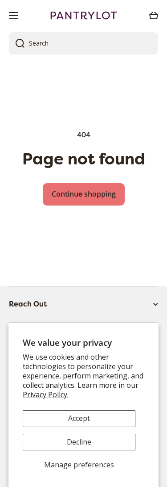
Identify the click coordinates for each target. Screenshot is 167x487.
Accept (79, 418)
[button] (153, 15)
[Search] (16, 43)
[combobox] (83, 43)
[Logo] (83, 15)
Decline (79, 442)
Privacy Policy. (46, 394)
